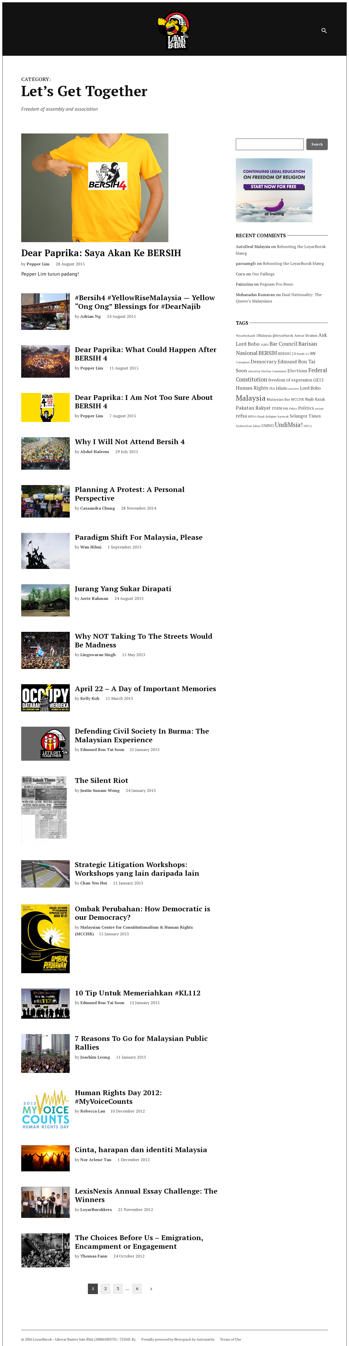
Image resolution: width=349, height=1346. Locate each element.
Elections (297, 370)
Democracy (264, 361)
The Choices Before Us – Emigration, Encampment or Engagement (139, 1242)
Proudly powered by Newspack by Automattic (178, 1339)
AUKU (265, 344)
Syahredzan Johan (248, 426)
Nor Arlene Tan (95, 1159)
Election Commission (273, 371)
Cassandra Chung (97, 508)
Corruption (243, 362)
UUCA (308, 426)
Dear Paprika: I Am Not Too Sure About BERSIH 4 (144, 401)
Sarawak (283, 416)
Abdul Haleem (94, 451)
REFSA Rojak (256, 416)
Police (293, 408)
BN (313, 353)
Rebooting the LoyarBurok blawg (293, 263)
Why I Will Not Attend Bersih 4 (130, 441)
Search (317, 144)
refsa (241, 415)
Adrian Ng (90, 316)
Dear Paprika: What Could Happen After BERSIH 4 (145, 354)
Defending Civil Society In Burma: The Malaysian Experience (142, 735)
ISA (272, 388)
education (254, 371)
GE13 (318, 380)
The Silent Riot (101, 780)
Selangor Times (305, 416)
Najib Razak (315, 399)
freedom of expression (290, 380)
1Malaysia (264, 335)
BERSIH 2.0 (287, 353)
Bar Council (283, 343)
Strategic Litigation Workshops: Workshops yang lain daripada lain (137, 869)
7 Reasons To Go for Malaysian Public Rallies (141, 1043)
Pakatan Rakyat (253, 408)
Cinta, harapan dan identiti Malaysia (141, 1149)
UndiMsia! (289, 425)
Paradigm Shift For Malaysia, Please (139, 537)
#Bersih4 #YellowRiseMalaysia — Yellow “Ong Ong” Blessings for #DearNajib (145, 302)
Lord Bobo (310, 388)
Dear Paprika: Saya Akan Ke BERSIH (101, 253)
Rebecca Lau (92, 1111)
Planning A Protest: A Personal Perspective (130, 494)
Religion (271, 416)
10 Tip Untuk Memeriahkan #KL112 (138, 992)
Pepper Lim (38, 264)
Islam (281, 388)
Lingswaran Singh (98, 654)
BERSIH (268, 352)
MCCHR (297, 399)
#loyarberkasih (245, 336)
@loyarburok (283, 335)
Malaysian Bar (278, 399)
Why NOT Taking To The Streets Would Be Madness (143, 640)
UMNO (268, 425)
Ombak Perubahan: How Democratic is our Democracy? (142, 913)
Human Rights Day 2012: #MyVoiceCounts (118, 1097)
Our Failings (263, 274)
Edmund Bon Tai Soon (102, 749)
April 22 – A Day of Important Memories (145, 688)
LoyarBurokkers (96, 1209)
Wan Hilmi (90, 547)
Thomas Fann (93, 1256)
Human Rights (252, 388)
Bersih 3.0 (303, 354)
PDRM (277, 408)
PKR (285, 408)
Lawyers (293, 388)
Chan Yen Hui (93, 883)
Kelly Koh (89, 698)
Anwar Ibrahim (305, 335)
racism (319, 408)
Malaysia (251, 398)
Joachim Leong (95, 1057)
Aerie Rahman (94, 598)
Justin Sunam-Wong (100, 790)
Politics (306, 408)
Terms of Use (230, 1339)
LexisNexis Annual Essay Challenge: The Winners (146, 1195)
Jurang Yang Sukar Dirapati (123, 588)
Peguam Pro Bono (276, 284)
